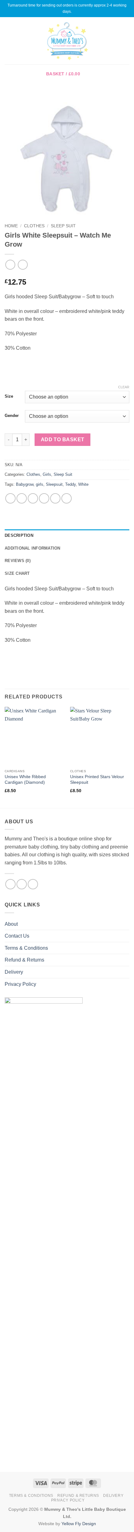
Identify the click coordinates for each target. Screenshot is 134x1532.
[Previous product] (22, 264)
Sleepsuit (54, 484)
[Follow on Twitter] (33, 884)
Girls (47, 474)
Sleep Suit (63, 226)
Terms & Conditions (26, 948)
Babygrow (24, 484)
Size (9, 396)
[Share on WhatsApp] (10, 498)
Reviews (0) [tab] (18, 560)
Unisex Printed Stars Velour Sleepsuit (97, 779)
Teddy (70, 484)
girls (39, 484)
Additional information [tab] (32, 548)
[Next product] (10, 264)
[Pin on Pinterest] (55, 498)
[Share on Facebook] (22, 498)
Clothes (34, 226)
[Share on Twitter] (33, 498)
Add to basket (62, 439)
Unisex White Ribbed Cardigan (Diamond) (25, 779)
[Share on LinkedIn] (66, 498)
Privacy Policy (20, 984)
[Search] (127, 41)
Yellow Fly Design (78, 1523)
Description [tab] (19, 535)
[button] (8, 40)
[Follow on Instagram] (22, 884)
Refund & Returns (24, 959)
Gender (12, 416)
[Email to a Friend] (44, 498)
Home (11, 226)
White (83, 484)
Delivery (14, 972)
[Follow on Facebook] (10, 884)
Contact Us (17, 936)
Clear (123, 387)
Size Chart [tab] (17, 573)
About (11, 924)
